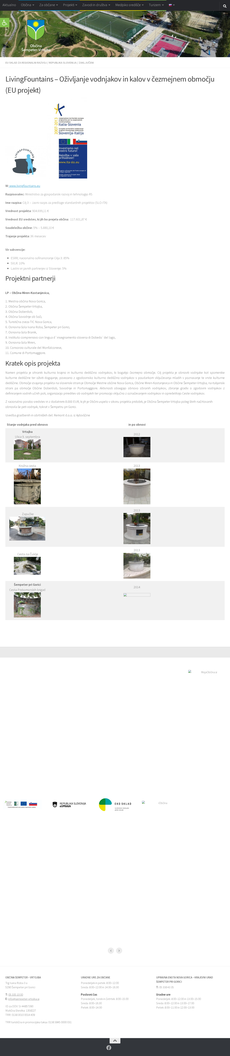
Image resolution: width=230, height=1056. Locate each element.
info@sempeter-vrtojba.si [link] (23, 999)
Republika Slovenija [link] (63, 62)
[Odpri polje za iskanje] (225, 6)
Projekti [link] (68, 5)
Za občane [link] (47, 5)
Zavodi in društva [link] (94, 5)
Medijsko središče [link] (128, 5)
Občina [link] (26, 5)
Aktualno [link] (9, 5)
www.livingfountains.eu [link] (24, 186)
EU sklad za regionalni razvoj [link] (26, 62)
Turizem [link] (155, 5)
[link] (4, 22)
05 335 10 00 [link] (15, 994)
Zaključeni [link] (86, 62)
